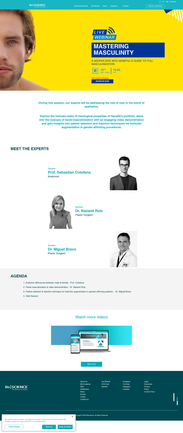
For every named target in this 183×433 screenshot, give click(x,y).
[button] (81, 6)
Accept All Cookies (65, 427)
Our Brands (95, 6)
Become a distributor (155, 6)
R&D (82, 387)
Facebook (126, 382)
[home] (37, 6)
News (82, 392)
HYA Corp (105, 384)
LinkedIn (126, 389)
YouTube (126, 384)
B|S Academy (85, 384)
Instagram (126, 387)
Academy (113, 6)
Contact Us (84, 399)
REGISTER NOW (102, 81)
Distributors (84, 389)
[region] (39, 422)
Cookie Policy (149, 392)
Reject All (49, 427)
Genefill (104, 387)
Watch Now (91, 364)
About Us (83, 382)
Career (82, 397)
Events (82, 394)
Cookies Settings (14, 427)
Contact (125, 6)
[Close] (72, 416)
